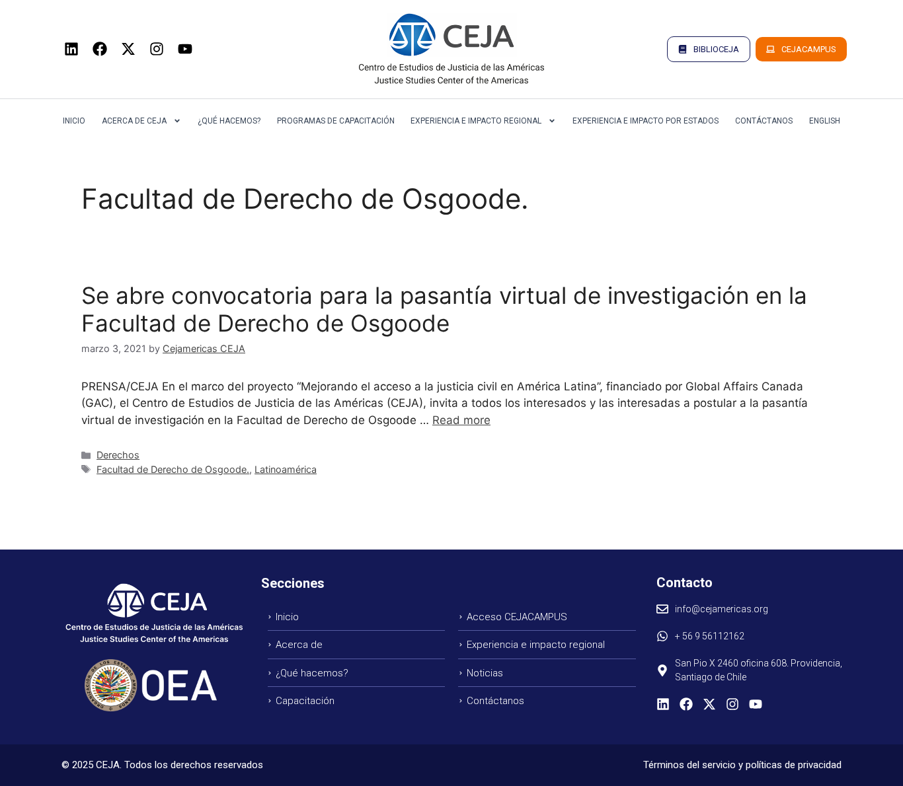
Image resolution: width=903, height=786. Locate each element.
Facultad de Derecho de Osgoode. (173, 469)
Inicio (74, 120)
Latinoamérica (286, 469)
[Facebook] (99, 48)
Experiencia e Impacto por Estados (645, 120)
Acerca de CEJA (134, 120)
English (824, 120)
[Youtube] (185, 48)
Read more (461, 420)
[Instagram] (156, 48)
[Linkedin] (71, 48)
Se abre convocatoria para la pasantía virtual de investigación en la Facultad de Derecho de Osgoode (444, 309)
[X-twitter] (128, 48)
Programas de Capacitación (336, 120)
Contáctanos (764, 120)
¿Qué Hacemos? (229, 120)
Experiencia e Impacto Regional (476, 120)
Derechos (118, 454)
